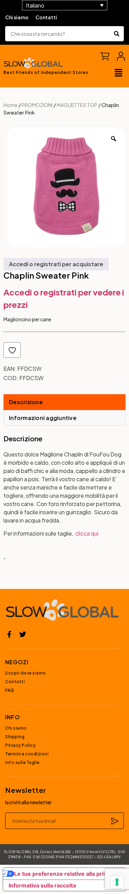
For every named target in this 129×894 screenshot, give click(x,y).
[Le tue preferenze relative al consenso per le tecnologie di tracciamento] (116, 881)
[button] (119, 73)
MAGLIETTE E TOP (77, 105)
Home (10, 105)
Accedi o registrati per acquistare (56, 264)
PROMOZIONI (37, 105)
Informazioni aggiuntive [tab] (42, 417)
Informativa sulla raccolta (42, 885)
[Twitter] (23, 634)
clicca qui (86, 533)
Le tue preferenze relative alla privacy (65, 873)
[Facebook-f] (9, 634)
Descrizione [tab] (26, 402)
